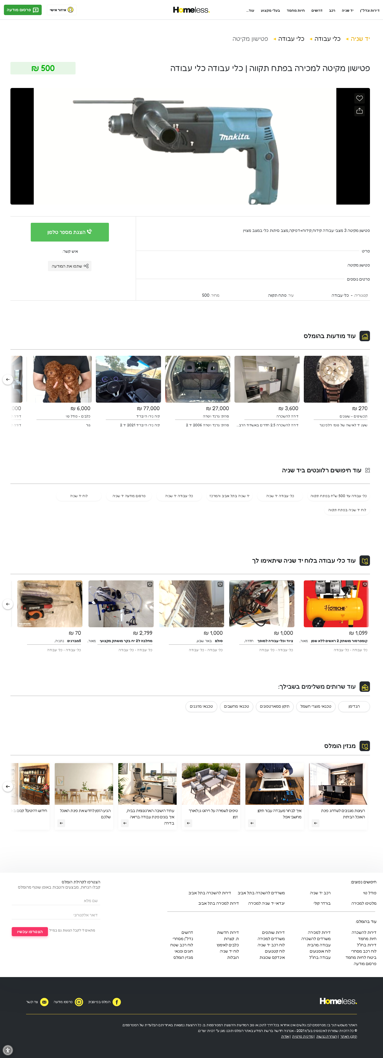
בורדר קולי (322, 903)
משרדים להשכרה (316, 938)
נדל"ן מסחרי (183, 938)
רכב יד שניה (320, 892)
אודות (285, 1036)
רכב (332, 10)
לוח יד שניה (79, 495)
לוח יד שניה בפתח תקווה (347, 510)
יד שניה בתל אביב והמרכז (229, 495)
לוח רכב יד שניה (271, 944)
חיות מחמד (296, 10)
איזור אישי (58, 10)
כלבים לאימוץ (228, 944)
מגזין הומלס (340, 746)
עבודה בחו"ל (320, 957)
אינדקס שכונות (272, 957)
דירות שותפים (273, 932)
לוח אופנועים (320, 951)
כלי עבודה (328, 38)
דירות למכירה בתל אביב (218, 903)
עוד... (250, 10)
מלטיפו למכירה (363, 903)
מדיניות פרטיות (302, 1036)
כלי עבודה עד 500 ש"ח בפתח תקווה (339, 495)
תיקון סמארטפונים (274, 706)
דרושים (317, 10)
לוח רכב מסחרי (363, 951)
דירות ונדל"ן (370, 10)
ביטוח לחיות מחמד (360, 957)
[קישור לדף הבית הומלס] (191, 10)
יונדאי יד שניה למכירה (266, 903)
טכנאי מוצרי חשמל (315, 706)
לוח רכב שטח (181, 944)
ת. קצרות (231, 938)
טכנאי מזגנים (201, 706)
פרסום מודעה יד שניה (129, 495)
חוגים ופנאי (184, 951)
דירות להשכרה (364, 932)
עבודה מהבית (319, 944)
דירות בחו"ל (366, 944)
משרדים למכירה (271, 938)
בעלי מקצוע (270, 10)
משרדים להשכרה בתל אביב (261, 892)
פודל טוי (369, 892)
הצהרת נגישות (326, 1036)
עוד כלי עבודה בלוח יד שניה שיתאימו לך (304, 560)
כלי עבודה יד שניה (280, 495)
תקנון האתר (348, 1036)
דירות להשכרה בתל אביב (209, 892)
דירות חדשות (228, 932)
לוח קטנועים (275, 951)
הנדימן (354, 706)
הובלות (233, 957)
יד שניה (348, 10)
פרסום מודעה (19, 9)
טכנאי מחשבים (236, 706)
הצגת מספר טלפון (67, 232)
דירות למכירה (319, 932)
